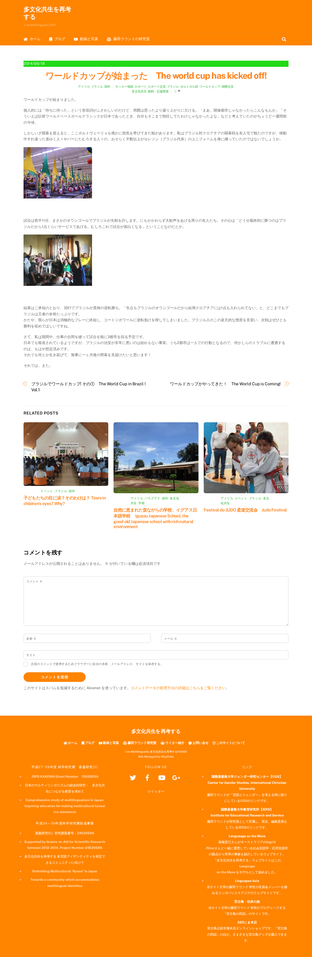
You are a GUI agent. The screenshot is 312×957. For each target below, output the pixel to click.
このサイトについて (230, 743)
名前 (31, 638)
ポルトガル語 (189, 86)
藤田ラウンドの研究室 (131, 39)
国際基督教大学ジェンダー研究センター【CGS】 (247, 776)
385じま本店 (247, 922)
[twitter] (133, 777)
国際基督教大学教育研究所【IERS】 (247, 809)
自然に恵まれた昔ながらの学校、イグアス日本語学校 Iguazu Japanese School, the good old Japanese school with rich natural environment (155, 518)
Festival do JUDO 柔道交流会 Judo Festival (245, 509)
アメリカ (84, 86)
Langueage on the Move (247, 836)
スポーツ (140, 86)
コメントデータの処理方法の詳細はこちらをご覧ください (178, 688)
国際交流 (227, 86)
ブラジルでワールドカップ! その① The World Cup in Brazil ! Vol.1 (88, 386)
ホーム (35, 39)
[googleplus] (177, 777)
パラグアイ (152, 498)
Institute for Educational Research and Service (247, 815)
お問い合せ (200, 743)
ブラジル (97, 86)
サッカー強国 (124, 86)
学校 (141, 503)
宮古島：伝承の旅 (247, 901)
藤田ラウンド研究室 (141, 743)
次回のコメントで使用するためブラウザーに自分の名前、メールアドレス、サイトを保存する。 (97, 664)
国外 (107, 86)
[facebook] (148, 777)
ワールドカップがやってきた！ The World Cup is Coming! (225, 383)
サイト (31, 655)
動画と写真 (88, 39)
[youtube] (162, 777)
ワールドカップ (209, 86)
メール (170, 638)
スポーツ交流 (157, 86)
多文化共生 (139, 91)
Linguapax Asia (247, 881)
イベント (46, 491)
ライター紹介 (175, 743)
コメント (34, 581)
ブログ (59, 39)
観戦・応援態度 (158, 91)
